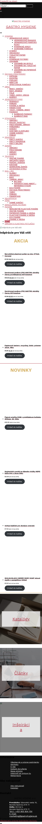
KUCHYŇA (13, 78)
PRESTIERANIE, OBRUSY (19, 125)
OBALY (7, 87)
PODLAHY (13, 80)
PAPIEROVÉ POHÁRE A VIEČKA (22, 213)
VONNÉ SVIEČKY (16, 133)
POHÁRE (8, 207)
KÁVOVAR (13, 165)
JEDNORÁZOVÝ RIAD (14, 99)
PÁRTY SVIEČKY (16, 139)
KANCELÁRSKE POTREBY (15, 205)
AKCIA (7, 221)
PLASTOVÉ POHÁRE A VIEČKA (22, 215)
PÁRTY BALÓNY (16, 143)
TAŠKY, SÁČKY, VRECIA (19, 95)
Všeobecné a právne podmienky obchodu (18, 821)
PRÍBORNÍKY (14, 127)
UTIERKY (13, 51)
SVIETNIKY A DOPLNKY (19, 131)
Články (21, 673)
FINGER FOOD (15, 108)
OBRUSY (12, 152)
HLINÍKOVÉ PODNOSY (23, 114)
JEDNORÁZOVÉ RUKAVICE (25, 40)
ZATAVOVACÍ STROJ (18, 169)
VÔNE (7, 200)
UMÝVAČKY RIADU (17, 160)
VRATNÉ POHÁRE (16, 158)
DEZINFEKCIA (11, 198)
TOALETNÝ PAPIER (17, 55)
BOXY (11, 177)
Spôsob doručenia (18, 769)
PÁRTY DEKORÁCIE (17, 141)
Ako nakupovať (17, 786)
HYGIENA (9, 36)
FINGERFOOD (15, 196)
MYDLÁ (12, 57)
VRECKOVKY (14, 53)
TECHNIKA (9, 156)
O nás (13, 767)
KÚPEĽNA (13, 76)
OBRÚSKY (13, 120)
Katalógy (21, 619)
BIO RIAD (18, 181)
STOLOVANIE (10, 118)
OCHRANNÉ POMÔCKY (23, 49)
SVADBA (8, 146)
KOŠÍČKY (13, 97)
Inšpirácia (21, 727)
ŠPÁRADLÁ (14, 101)
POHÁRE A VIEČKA (17, 106)
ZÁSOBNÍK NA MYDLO (23, 63)
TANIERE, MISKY (16, 179)
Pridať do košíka (14, 264)
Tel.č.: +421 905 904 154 (20, 811)
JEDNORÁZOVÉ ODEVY (19, 38)
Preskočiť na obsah (8, 1)
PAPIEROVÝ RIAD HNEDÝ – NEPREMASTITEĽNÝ (25, 185)
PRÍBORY (13, 103)
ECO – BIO (9, 171)
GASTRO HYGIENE (21, 27)
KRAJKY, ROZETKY (17, 122)
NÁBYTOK (13, 82)
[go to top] (1, 823)
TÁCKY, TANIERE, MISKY (19, 110)
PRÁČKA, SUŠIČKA (17, 162)
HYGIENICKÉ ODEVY (22, 47)
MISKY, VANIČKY (16, 89)
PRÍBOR (12, 135)
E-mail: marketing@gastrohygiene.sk (23, 815)
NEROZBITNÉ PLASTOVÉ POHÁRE (23, 209)
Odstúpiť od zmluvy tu (20, 773)
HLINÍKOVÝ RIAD (21, 116)
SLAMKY (13, 173)
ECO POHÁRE (14, 188)
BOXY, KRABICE (15, 91)
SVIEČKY (13, 129)
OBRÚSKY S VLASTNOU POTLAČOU (20, 224)
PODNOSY (13, 112)
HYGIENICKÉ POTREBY (18, 59)
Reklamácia (15, 775)
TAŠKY (12, 192)
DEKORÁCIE (10, 137)
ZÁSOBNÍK (13, 61)
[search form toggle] (1, 11)
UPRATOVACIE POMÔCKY (20, 84)
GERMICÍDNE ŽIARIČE (18, 167)
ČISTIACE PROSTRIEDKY (15, 74)
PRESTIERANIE (15, 150)
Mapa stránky (16, 771)
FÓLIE (11, 93)
